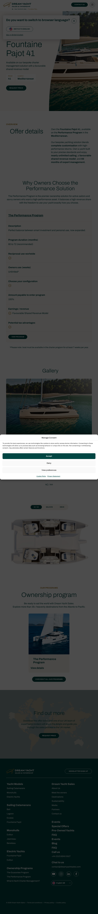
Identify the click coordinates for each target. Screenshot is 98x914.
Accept (49, 456)
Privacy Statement (53, 476)
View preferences (49, 470)
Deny (49, 463)
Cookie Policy (41, 476)
